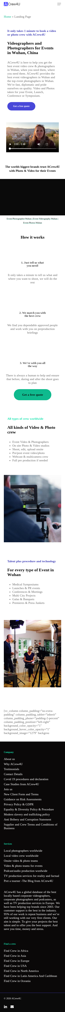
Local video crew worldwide (21, 855)
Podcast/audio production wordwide (25, 870)
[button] (59, 4)
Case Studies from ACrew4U (21, 784)
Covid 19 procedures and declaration (26, 779)
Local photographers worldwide (23, 850)
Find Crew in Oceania (17, 981)
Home (7, 16)
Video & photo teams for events (23, 865)
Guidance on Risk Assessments (23, 799)
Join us (8, 789)
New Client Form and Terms (21, 794)
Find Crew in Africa (16, 950)
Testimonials (11, 769)
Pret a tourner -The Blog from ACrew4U (28, 881)
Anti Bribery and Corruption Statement (27, 819)
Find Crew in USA (15, 966)
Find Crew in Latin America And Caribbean (30, 976)
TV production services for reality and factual (31, 876)
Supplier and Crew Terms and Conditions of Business (30, 826)
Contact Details (13, 774)
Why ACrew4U (13, 764)
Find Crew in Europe (16, 960)
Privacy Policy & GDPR (19, 804)
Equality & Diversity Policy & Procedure (29, 809)
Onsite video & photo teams (21, 860)
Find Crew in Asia (15, 955)
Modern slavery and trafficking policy (27, 814)
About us (9, 759)
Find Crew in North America (21, 971)
